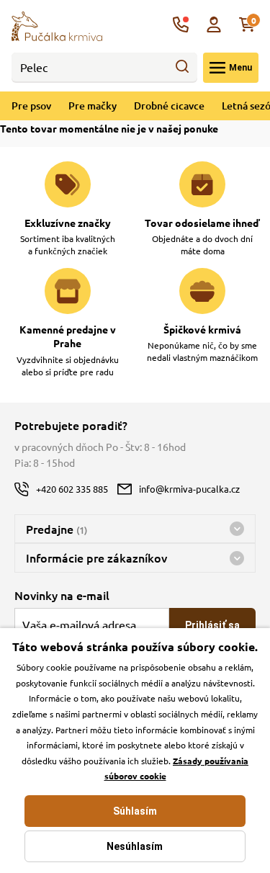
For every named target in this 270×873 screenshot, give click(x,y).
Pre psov (31, 105)
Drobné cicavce (169, 105)
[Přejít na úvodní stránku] (57, 24)
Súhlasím (135, 811)
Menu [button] (240, 68)
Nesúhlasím (135, 846)
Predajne (56, 529)
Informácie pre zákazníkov (96, 557)
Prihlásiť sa (212, 625)
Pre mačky (92, 105)
